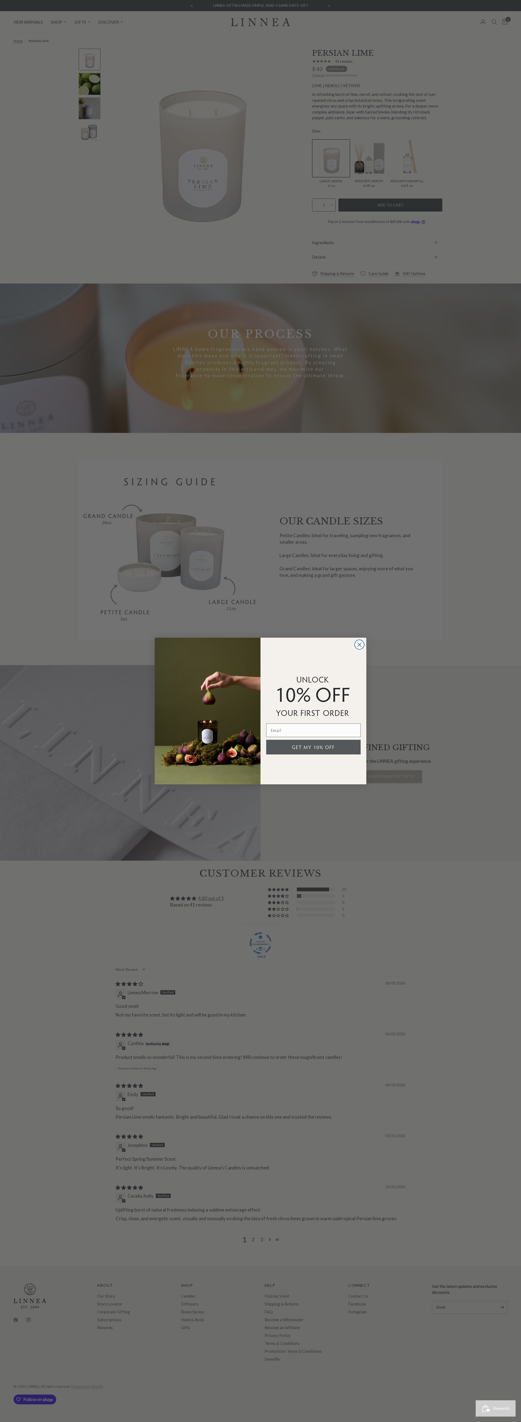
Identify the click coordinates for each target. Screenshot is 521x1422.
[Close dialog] (359, 644)
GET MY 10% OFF (313, 747)
